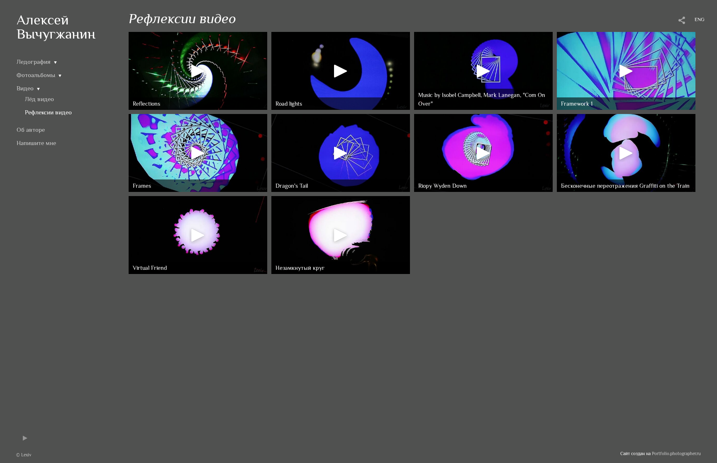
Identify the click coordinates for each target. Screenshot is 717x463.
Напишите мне (36, 142)
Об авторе (31, 129)
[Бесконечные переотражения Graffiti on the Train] (626, 152)
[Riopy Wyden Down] (483, 152)
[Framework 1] (626, 70)
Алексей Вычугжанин (56, 26)
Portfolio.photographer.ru (676, 453)
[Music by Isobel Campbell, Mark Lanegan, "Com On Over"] (483, 70)
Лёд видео (39, 98)
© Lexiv (23, 454)
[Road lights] (340, 70)
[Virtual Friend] (198, 234)
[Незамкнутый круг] (340, 234)
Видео (25, 88)
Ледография (34, 61)
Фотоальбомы (36, 74)
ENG (700, 19)
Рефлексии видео (48, 112)
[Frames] (198, 152)
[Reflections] (198, 70)
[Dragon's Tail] (340, 152)
